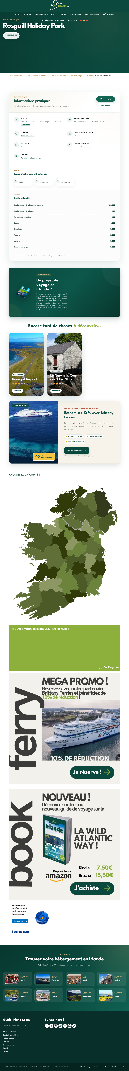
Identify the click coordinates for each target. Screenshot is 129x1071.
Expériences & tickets (53, 21)
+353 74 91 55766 (28, 136)
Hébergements (9, 1038)
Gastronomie (92, 15)
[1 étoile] (13, 383)
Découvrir (17, 390)
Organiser (76, 15)
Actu (17, 15)
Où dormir (108, 15)
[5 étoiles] (24, 383)
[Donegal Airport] (26, 364)
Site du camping (105, 99)
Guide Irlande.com (15, 76)
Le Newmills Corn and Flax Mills (63, 377)
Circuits (6, 1051)
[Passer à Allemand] (87, 21)
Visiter (27, 15)
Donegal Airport (24, 379)
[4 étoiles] (21, 383)
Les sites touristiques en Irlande (36, 76)
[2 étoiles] (16, 383)
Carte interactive (10, 1035)
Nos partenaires (120, 1067)
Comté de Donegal (75, 76)
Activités (6, 1048)
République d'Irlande (58, 76)
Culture (63, 15)
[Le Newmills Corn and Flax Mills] (64, 364)
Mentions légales (86, 1067)
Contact (72, 21)
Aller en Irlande (9, 1032)
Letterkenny (12, 35)
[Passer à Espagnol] (84, 21)
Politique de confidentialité (103, 1067)
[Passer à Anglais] (80, 21)
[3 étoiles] (19, 383)
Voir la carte (105, 105)
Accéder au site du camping (31, 158)
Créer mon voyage (45, 15)
